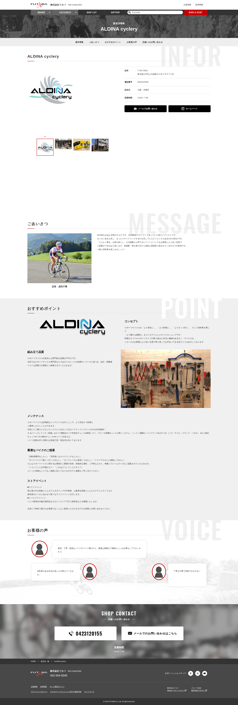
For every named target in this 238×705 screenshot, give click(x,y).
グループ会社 (198, 689)
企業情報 (187, 5)
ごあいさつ (94, 42)
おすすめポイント (113, 42)
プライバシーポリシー (39, 692)
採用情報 (199, 5)
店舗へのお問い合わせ (152, 42)
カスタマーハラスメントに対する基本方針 (66, 692)
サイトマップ (89, 692)
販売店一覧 (45, 661)
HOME (33, 661)
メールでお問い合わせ (147, 108)
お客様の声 (132, 42)
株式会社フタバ (175, 689)
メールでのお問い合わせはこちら (155, 633)
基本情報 (79, 42)
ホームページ (191, 108)
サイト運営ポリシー (57, 687)
